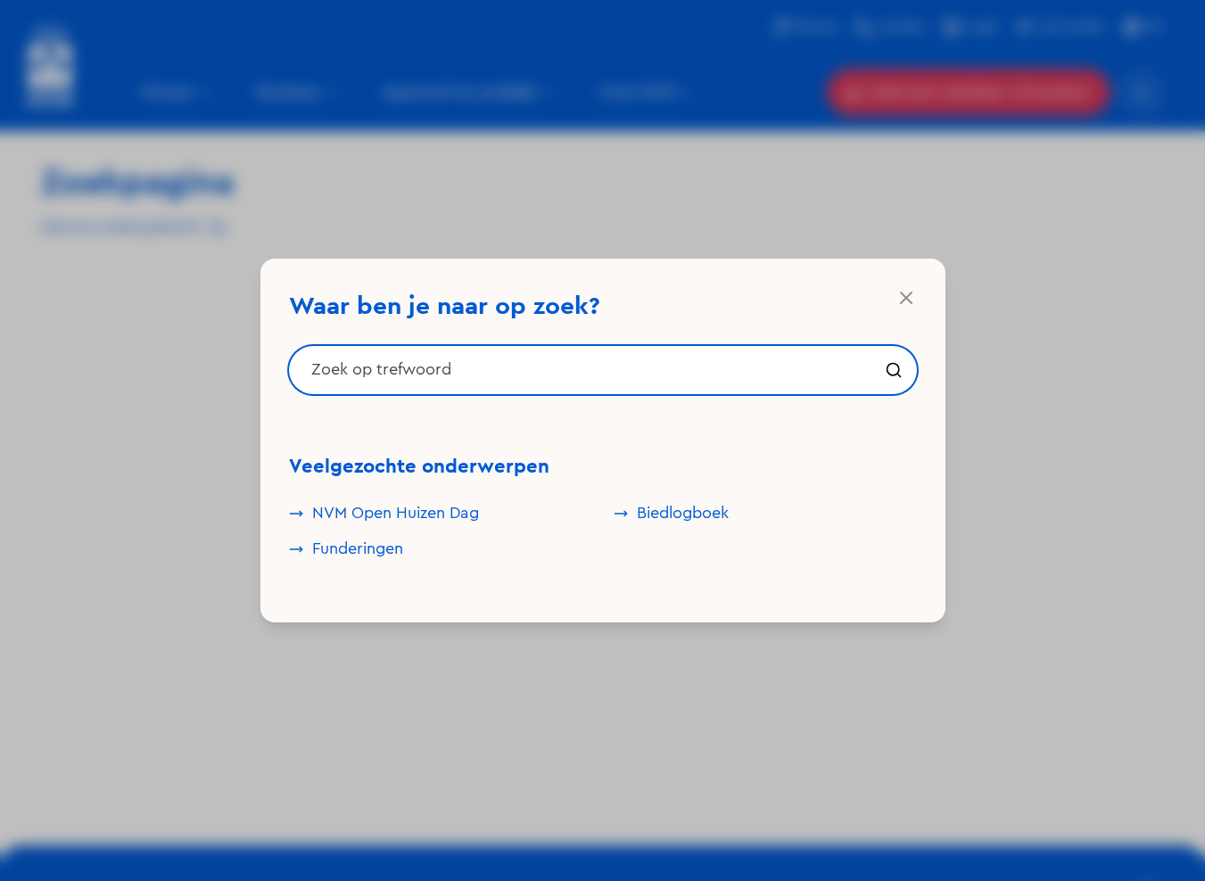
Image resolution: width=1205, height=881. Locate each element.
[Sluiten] (906, 298)
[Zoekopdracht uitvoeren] (893, 370)
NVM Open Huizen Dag (395, 514)
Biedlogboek (683, 514)
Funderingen (357, 549)
